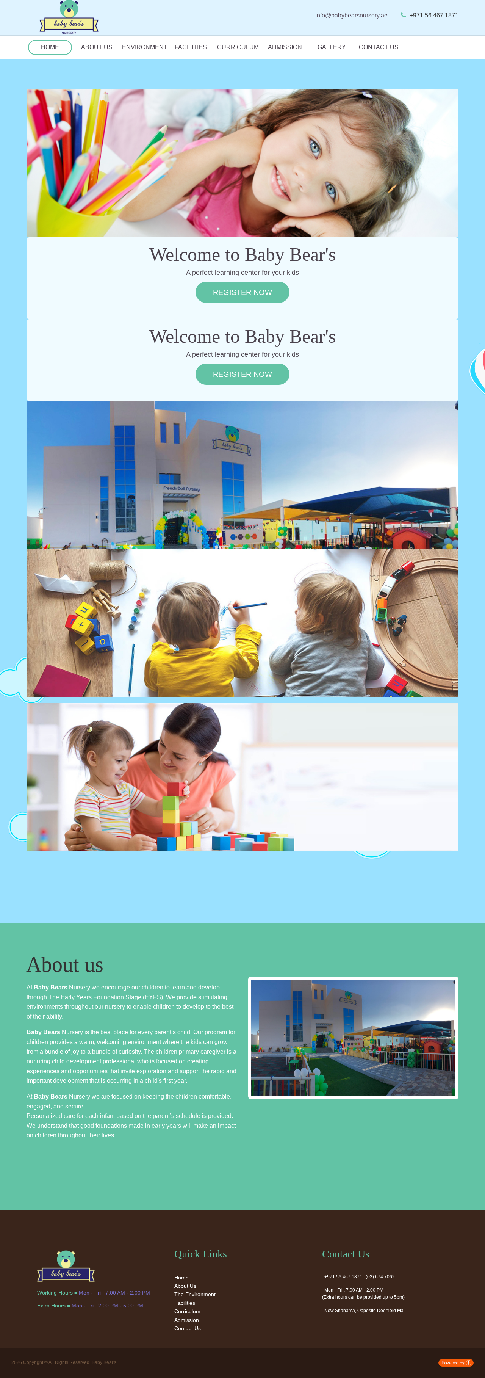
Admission (285, 47)
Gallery (332, 47)
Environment (144, 47)
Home (50, 47)
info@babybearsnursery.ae (351, 15)
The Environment (195, 1294)
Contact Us (379, 47)
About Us (97, 47)
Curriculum (238, 47)
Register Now (242, 292)
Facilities (191, 47)
